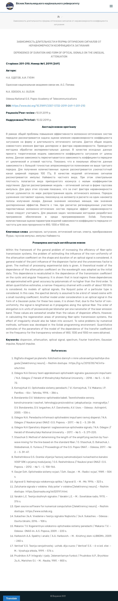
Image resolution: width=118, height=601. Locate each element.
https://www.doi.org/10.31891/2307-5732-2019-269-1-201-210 (48, 105)
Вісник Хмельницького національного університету (47, 3)
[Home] (59, 17)
